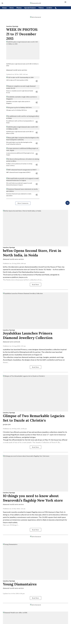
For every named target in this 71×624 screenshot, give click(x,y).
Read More (35, 284)
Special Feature (30, 8)
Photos (19, 8)
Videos (41, 8)
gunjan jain (7, 424)
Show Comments (22, 203)
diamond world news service (16, 70)
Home (4, 8)
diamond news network (11, 342)
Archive (49, 8)
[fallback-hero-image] (35, 228)
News (12, 8)
